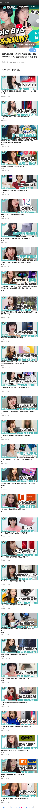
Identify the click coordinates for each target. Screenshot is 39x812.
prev (4, 807)
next (20, 809)
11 (35, 807)
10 (32, 807)
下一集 (32, 50)
